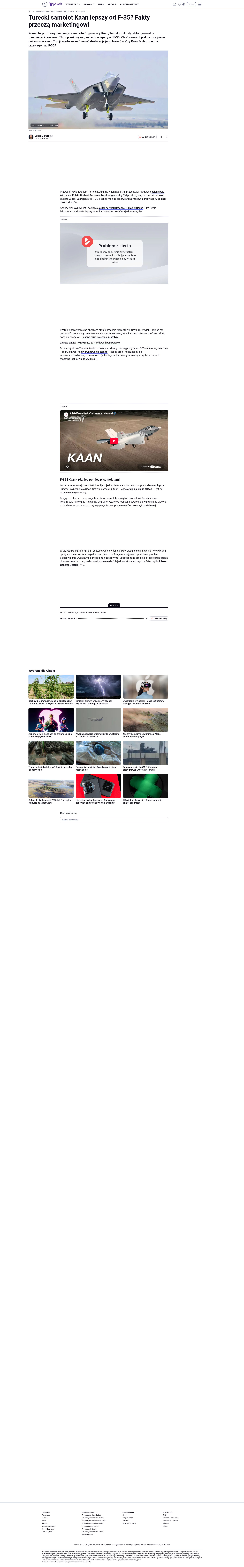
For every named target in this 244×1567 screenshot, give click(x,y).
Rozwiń (113, 605)
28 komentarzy (148, 137)
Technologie (72, 4)
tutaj (89, 1562)
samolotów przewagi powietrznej (137, 505)
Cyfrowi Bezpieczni (48, 1529)
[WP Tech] (57, 4)
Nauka (101, 4)
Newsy (125, 1515)
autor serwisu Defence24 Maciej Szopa (121, 207)
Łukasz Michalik (42, 136)
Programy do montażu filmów (92, 1523)
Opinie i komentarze (129, 4)
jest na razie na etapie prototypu (100, 337)
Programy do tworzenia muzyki (93, 1518)
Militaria (112, 4)
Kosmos (88, 4)
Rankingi (125, 1521)
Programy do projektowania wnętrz (94, 1521)
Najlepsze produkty (129, 1523)
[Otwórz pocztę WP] (174, 4)
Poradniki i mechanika (170, 1518)
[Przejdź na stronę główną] (44, 6)
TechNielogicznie (47, 1532)
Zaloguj (191, 4)
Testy (164, 1515)
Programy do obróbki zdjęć (91, 1515)
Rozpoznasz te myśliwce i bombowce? (98, 342)
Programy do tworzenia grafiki (92, 1532)
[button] (181, 4)
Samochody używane (170, 1521)
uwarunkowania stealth (94, 351)
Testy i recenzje (128, 1518)
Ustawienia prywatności (158, 1544)
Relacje (165, 1526)
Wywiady (166, 1523)
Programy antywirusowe (90, 1526)
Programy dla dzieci (89, 1529)
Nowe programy (87, 1535)
